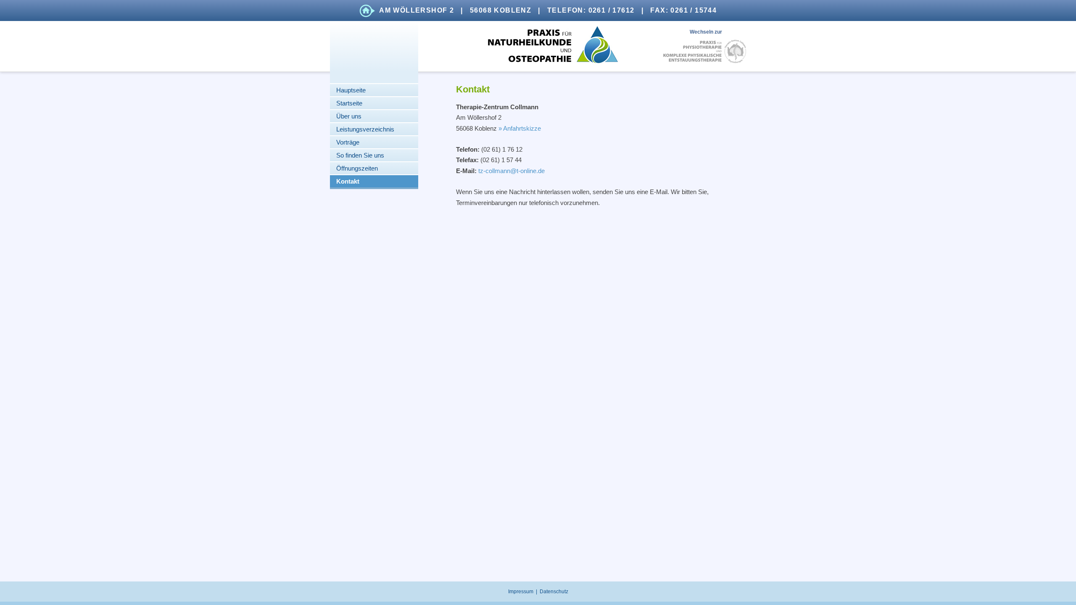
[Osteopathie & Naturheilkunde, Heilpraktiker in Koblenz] (537, 46)
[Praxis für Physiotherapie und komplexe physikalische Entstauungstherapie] (704, 51)
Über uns (348, 116)
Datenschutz (554, 591)
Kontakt (347, 181)
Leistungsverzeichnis (365, 129)
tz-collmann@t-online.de (511, 170)
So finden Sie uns (360, 155)
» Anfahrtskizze (519, 128)
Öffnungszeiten (357, 168)
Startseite (349, 103)
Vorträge (347, 142)
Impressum (520, 591)
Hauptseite (351, 90)
